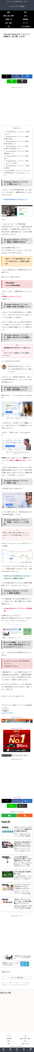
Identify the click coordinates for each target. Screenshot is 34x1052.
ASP (26, 755)
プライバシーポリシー (17, 1046)
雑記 (9, 1043)
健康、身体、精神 (25, 1038)
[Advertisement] (17, 55)
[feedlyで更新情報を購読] (9, 815)
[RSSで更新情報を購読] (25, 815)
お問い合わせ (25, 1043)
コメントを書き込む (17, 977)
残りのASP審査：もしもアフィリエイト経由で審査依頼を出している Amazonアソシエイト (17, 173)
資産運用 (8, 1038)
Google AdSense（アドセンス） (15, 199)
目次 (14, 128)
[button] (22, 81)
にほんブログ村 (6, 713)
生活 (25, 1041)
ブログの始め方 (7, 755)
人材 (25, 1036)
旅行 (9, 1041)
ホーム (9, 1036)
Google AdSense (18, 755)
